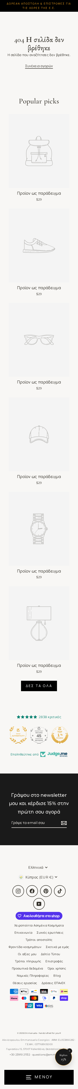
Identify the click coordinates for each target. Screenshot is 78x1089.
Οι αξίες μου (27, 954)
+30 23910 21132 (20, 1054)
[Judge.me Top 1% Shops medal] (59, 735)
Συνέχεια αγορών (39, 66)
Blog (57, 975)
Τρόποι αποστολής (39, 939)
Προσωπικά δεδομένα (27, 968)
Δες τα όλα (39, 686)
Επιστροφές (54, 961)
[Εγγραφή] (63, 823)
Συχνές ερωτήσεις (50, 932)
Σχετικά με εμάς (57, 947)
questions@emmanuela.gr (50, 1054)
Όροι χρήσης (56, 968)
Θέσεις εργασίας (25, 983)
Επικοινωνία (23, 932)
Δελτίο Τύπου (50, 954)
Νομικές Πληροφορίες (33, 975)
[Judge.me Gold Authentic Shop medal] (18, 735)
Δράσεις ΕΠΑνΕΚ (53, 983)
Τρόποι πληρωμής (28, 961)
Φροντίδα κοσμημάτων (25, 947)
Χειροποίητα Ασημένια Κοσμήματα (39, 925)
